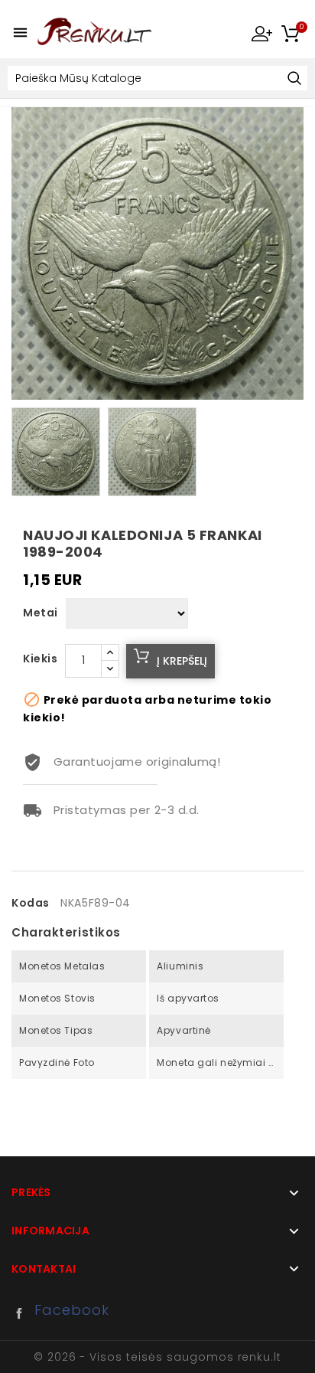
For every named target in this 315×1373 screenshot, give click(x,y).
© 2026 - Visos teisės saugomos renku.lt (157, 1357)
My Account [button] (261, 32)
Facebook (22, 1313)
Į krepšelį (182, 661)
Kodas (30, 902)
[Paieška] (294, 79)
